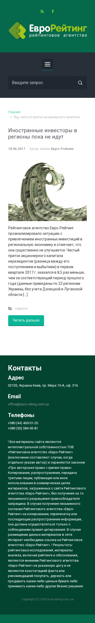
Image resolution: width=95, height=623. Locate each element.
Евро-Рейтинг (62, 149)
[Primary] (47, 64)
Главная (14, 112)
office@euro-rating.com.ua (28, 404)
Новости (21, 308)
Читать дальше (26, 320)
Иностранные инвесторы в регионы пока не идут (42, 133)
